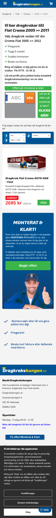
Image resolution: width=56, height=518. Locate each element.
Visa (43, 202)
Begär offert (28, 265)
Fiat (17, 14)
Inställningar (28, 493)
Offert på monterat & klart (28, 88)
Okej (28, 512)
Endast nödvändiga (28, 502)
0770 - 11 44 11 (37, 255)
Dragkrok (6, 14)
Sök (30, 98)
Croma (26, 14)
